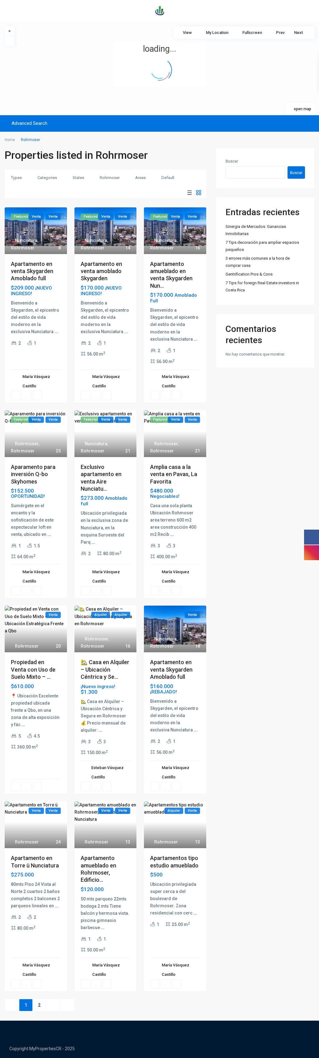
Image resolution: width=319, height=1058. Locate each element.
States (78, 177)
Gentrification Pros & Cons (249, 274)
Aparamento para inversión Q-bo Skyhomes (33, 474)
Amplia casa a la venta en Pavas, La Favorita (173, 474)
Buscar (232, 161)
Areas (140, 177)
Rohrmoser (110, 177)
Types (16, 177)
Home (10, 140)
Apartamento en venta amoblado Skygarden (101, 271)
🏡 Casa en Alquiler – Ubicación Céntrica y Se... (105, 669)
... (56, 331)
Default (167, 177)
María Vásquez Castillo (36, 381)
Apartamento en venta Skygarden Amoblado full (32, 271)
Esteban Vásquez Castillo (107, 772)
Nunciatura (26, 240)
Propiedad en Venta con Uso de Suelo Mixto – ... (33, 669)
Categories (47, 177)
